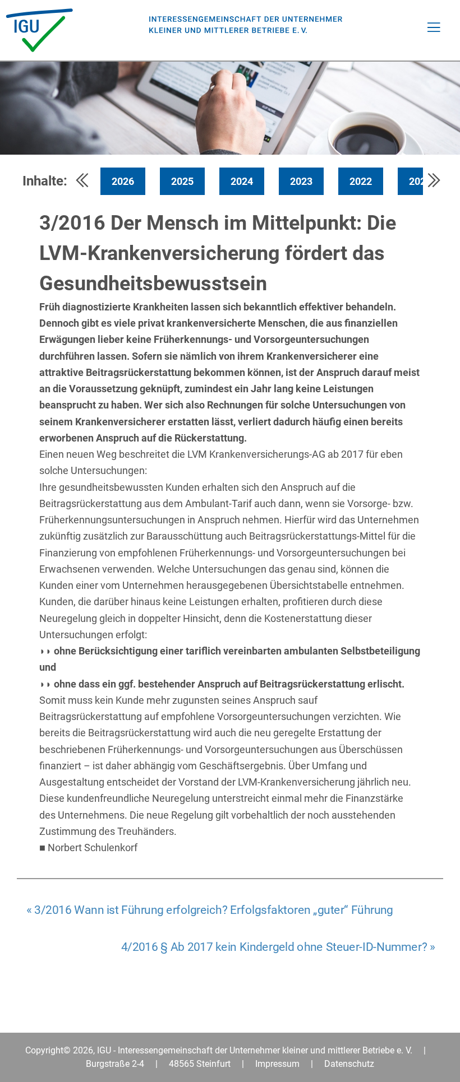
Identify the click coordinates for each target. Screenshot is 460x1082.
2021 (420, 181)
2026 (123, 181)
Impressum (277, 1063)
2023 (301, 181)
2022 (360, 181)
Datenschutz (349, 1063)
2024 (242, 181)
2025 (182, 181)
